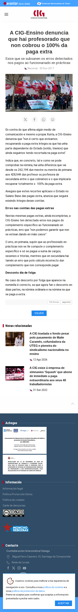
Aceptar (63, 603)
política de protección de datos (28, 591)
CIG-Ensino (54, 302)
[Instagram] (19, 568)
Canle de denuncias (14, 505)
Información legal (13, 488)
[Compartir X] (25, 119)
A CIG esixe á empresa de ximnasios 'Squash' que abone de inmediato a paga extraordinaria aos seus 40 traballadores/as (51, 376)
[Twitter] (13, 568)
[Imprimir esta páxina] (52, 119)
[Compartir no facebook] (34, 119)
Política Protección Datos (17, 494)
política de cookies (53, 587)
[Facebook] (8, 568)
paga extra (66, 302)
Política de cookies (13, 499)
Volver (39, 313)
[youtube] (24, 568)
